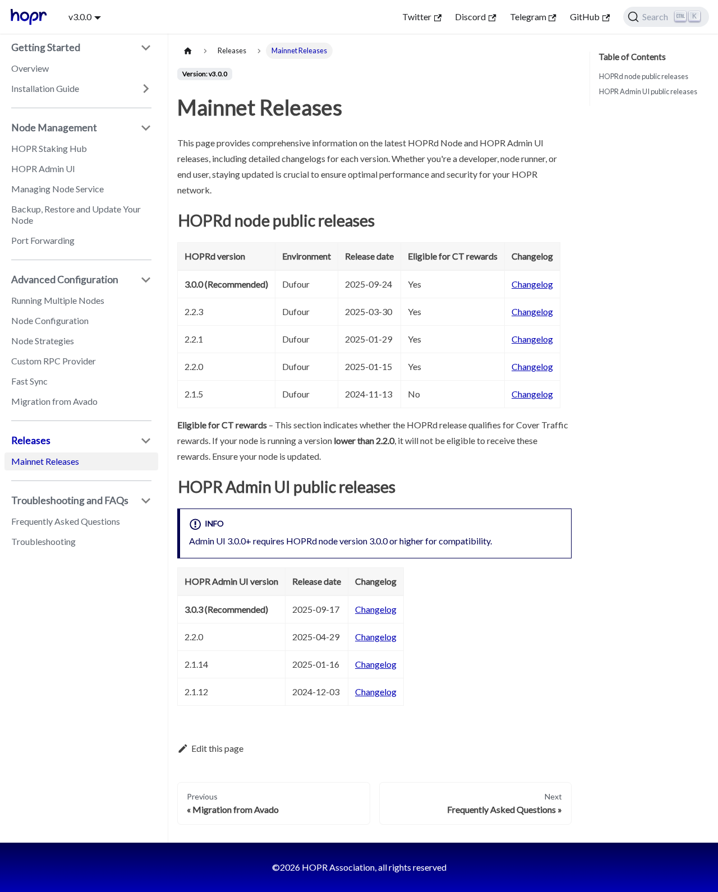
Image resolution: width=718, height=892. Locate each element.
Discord (470, 16)
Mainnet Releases (45, 461)
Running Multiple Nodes (57, 300)
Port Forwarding (43, 240)
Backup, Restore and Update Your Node (76, 214)
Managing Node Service (57, 188)
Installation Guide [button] (45, 88)
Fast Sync (29, 381)
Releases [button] (30, 440)
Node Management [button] (54, 127)
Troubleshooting (43, 541)
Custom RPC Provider (53, 360)
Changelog (532, 284)
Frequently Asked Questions (65, 521)
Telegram (528, 16)
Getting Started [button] (45, 47)
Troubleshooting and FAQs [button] (69, 500)
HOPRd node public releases (643, 76)
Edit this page (217, 748)
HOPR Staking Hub (49, 148)
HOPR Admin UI (43, 168)
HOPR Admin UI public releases (648, 91)
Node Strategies (42, 340)
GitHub (585, 16)
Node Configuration (50, 320)
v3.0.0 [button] (79, 16)
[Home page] (188, 51)
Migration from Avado (54, 401)
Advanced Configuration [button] (64, 279)
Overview (30, 68)
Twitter (416, 16)
